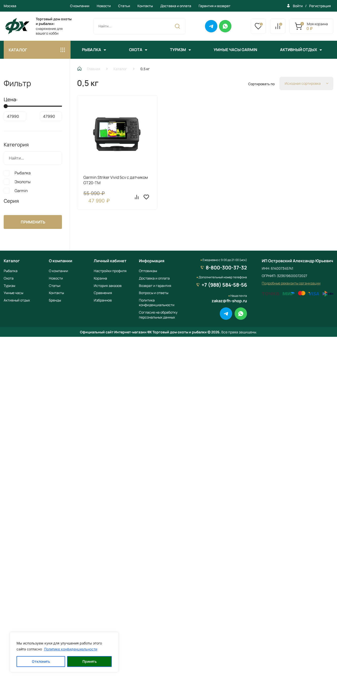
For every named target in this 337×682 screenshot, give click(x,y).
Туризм (178, 49)
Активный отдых (298, 49)
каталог (18, 50)
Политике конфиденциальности (70, 649)
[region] (64, 652)
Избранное (103, 300)
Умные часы (13, 292)
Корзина (100, 278)
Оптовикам (148, 270)
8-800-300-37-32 (226, 267)
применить (33, 222)
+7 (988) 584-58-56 (224, 284)
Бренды (55, 300)
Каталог (120, 68)
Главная (93, 68)
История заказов (108, 285)
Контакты (145, 5)
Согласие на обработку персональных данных (158, 315)
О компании (79, 5)
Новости (104, 5)
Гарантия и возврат (214, 5)
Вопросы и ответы (153, 292)
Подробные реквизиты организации (291, 283)
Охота (135, 49)
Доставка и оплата (175, 5)
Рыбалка (91, 49)
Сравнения (103, 292)
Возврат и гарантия (155, 285)
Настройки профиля (110, 270)
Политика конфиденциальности (156, 302)
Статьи (124, 5)
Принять (89, 661)
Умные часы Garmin (235, 49)
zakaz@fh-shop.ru (229, 300)
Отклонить (41, 661)
